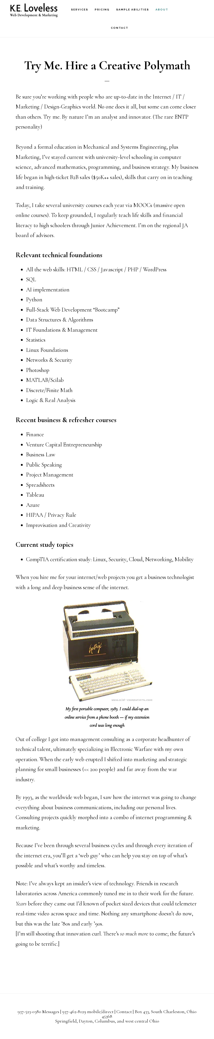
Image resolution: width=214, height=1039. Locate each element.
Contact (124, 1011)
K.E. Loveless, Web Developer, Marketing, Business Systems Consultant (34, 9)
